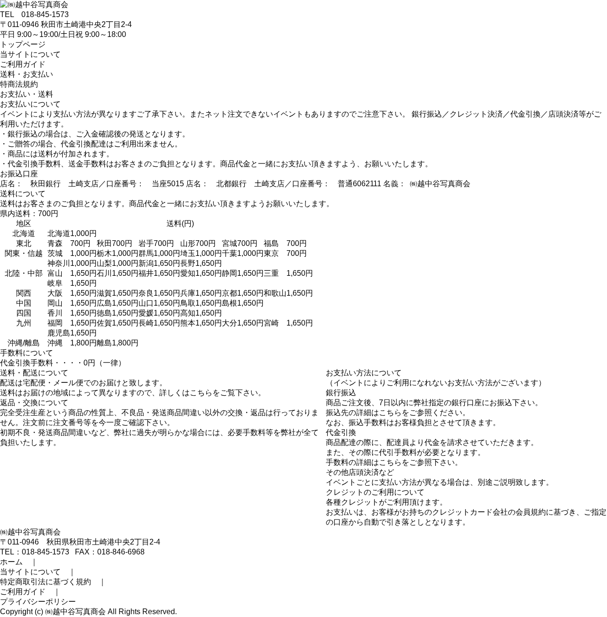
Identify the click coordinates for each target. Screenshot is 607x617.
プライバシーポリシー (38, 602)
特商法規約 (19, 84)
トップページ (23, 44)
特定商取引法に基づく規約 (45, 582)
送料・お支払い (26, 74)
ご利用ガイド (23, 64)
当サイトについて (30, 54)
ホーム (11, 562)
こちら (201, 393)
